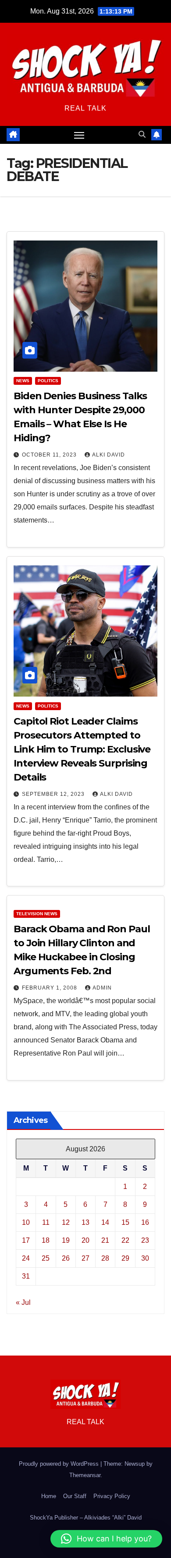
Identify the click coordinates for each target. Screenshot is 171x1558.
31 (26, 1276)
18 (46, 1240)
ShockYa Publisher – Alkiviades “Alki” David (86, 1517)
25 (46, 1258)
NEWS (22, 380)
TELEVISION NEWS (36, 913)
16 (145, 1222)
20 (85, 1240)
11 (46, 1222)
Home (48, 1496)
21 (105, 1240)
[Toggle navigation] (79, 135)
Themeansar (84, 1475)
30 (145, 1258)
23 (145, 1240)
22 (125, 1240)
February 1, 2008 (50, 988)
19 (66, 1240)
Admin (102, 988)
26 (66, 1258)
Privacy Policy (111, 1496)
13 (85, 1222)
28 (105, 1258)
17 (26, 1240)
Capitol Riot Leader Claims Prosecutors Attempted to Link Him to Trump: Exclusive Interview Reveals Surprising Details (82, 749)
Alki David (108, 455)
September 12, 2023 (54, 794)
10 (26, 1222)
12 (66, 1222)
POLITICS (48, 380)
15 (125, 1222)
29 (125, 1258)
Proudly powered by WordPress (59, 1463)
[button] (142, 134)
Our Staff (74, 1496)
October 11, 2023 (50, 455)
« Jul (23, 1302)
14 (105, 1222)
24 (26, 1258)
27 (85, 1258)
